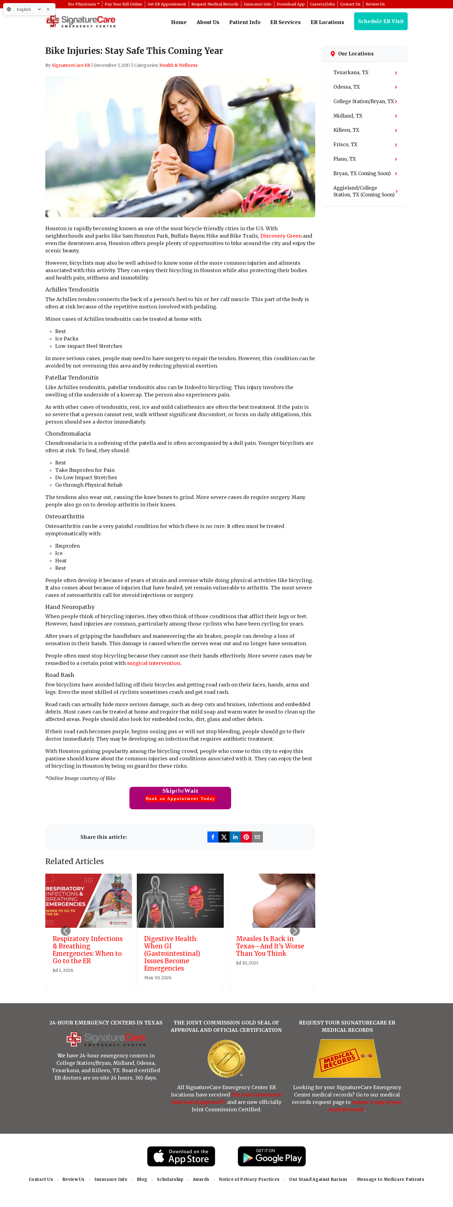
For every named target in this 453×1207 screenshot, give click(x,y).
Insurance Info (110, 1179)
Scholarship (170, 1179)
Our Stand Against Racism (318, 1179)
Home (179, 22)
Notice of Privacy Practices (249, 1179)
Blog (142, 1179)
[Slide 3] (185, 980)
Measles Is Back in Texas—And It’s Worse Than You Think (270, 946)
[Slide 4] (197, 980)
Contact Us (41, 1179)
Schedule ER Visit (381, 21)
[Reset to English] (48, 9)
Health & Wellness (178, 65)
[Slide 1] (163, 980)
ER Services (285, 22)
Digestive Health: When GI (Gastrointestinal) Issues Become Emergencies (172, 953)
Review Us (74, 1179)
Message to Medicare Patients (390, 1179)
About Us (208, 22)
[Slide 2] (174, 980)
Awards (201, 1179)
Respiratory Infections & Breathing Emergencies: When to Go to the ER (88, 950)
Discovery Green (281, 236)
